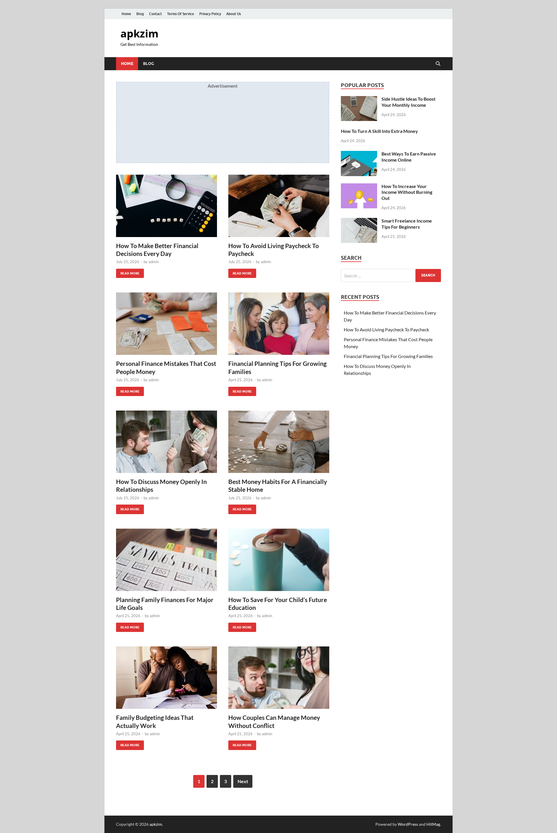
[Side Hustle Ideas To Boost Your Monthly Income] (359, 99)
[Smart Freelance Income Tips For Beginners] (359, 221)
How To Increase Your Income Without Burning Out (406, 192)
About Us (233, 14)
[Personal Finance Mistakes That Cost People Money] (166, 323)
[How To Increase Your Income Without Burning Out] (359, 186)
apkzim (139, 33)
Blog (140, 14)
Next (243, 781)
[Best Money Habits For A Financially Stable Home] (278, 442)
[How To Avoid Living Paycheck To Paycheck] (278, 206)
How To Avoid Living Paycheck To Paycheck (386, 329)
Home (126, 14)
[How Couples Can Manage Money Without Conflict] (278, 677)
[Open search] (438, 64)
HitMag (433, 824)
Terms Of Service (180, 14)
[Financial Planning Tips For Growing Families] (278, 323)
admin (154, 261)
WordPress (408, 824)
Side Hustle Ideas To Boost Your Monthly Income (408, 102)
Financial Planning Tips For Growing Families (388, 356)
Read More (128, 272)
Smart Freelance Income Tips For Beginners (406, 224)
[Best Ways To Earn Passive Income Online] (359, 154)
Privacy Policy (210, 14)
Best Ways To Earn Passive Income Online (408, 156)
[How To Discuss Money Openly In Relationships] (166, 442)
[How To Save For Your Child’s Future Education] (278, 560)
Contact (155, 14)
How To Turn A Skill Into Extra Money (379, 131)
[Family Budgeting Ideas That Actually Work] (166, 677)
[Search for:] (391, 275)
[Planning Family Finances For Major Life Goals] (166, 560)
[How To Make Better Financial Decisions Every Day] (166, 206)
